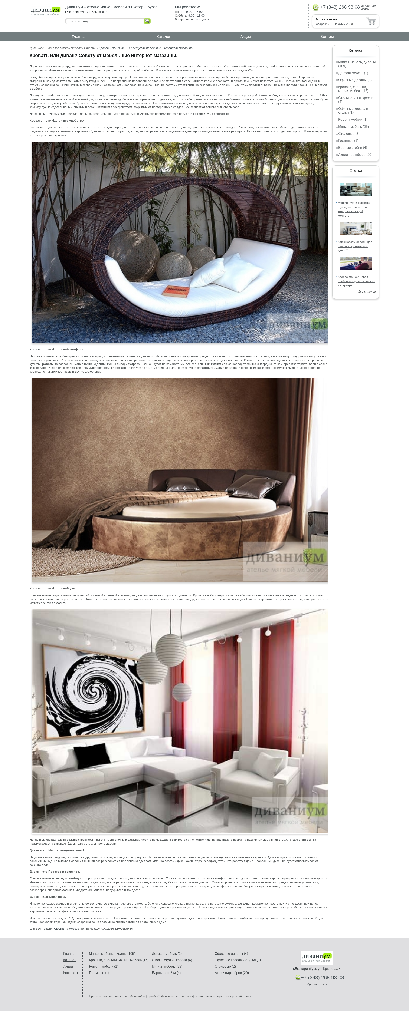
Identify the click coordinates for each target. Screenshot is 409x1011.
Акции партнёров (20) (355, 154)
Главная (79, 36)
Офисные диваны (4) (355, 80)
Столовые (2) (348, 133)
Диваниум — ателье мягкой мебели (56, 48)
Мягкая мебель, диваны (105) (112, 953)
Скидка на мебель (66, 928)
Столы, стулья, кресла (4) (172, 960)
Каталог (164, 36)
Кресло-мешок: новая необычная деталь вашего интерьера (356, 281)
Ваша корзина (325, 19)
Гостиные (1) (348, 140)
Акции (245, 36)
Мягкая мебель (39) (353, 126)
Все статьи (367, 291)
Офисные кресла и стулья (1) (353, 110)
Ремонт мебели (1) (352, 119)
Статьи (90, 48)
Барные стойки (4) (352, 147)
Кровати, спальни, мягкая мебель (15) (353, 89)
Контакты (329, 36)
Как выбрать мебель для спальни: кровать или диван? (355, 246)
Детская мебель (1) (353, 73)
